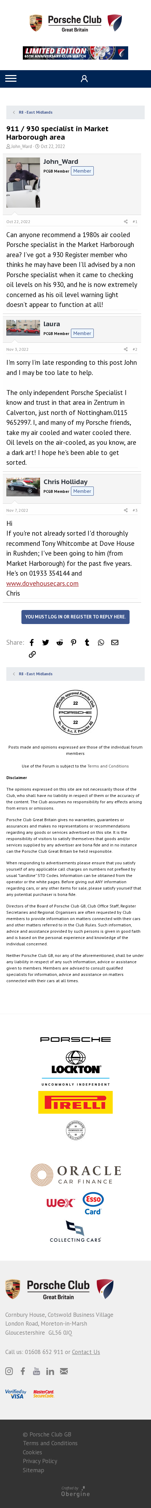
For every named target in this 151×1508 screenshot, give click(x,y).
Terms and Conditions (108, 766)
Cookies (32, 1452)
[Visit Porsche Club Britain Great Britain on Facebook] (23, 1371)
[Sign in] (83, 78)
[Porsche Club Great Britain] (75, 22)
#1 (135, 221)
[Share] (126, 221)
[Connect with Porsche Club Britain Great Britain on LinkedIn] (50, 1371)
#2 (135, 349)
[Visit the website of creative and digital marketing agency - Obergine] (75, 1491)
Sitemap (33, 1470)
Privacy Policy (40, 1461)
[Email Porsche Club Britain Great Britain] (64, 1371)
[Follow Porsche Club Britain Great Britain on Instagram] (9, 1371)
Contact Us (86, 1352)
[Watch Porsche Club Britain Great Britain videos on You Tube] (36, 1371)
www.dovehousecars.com (42, 583)
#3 (135, 510)
